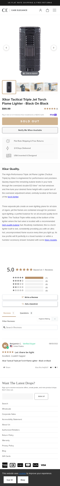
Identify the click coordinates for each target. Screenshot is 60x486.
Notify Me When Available (30, 130)
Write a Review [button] (31, 297)
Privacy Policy (8, 445)
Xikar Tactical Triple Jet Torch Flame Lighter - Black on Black (26, 360)
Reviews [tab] (7, 313)
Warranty (6, 440)
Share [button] (7, 367)
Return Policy (8, 435)
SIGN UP (41, 396)
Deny (23, 480)
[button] (54, 10)
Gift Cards (6, 456)
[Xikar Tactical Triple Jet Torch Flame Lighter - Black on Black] (9, 87)
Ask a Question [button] (31, 304)
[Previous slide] (6, 47)
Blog (4, 450)
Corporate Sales (9, 414)
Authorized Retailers (11, 429)
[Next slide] (54, 47)
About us (6, 424)
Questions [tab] (24, 313)
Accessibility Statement (12, 419)
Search (5, 403)
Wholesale (6, 408)
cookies (22, 473)
